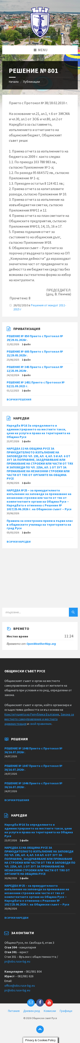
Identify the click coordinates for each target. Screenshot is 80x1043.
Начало (14, 82)
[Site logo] (40, 36)
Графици (66, 1011)
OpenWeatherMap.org (41, 644)
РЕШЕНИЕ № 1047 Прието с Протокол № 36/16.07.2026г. (33, 768)
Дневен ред (31, 1011)
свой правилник (41, 724)
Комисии (50, 1011)
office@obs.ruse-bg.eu (19, 986)
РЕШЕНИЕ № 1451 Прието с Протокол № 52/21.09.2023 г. (36, 384)
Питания (14, 1011)
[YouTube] (49, 1003)
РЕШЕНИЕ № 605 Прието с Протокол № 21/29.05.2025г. (35, 353)
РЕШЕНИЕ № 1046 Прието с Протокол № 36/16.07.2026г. (33, 785)
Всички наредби (19, 541)
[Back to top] (40, 1029)
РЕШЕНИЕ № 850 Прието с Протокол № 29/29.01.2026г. (35, 338)
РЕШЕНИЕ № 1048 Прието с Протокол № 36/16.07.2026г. (33, 750)
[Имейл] (31, 1003)
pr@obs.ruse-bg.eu (17, 961)
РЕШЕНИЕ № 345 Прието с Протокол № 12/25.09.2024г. (35, 369)
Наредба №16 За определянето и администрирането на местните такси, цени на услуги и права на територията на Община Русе (38, 431)
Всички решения (19, 399)
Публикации (31, 82)
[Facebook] (40, 1003)
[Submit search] (73, 612)
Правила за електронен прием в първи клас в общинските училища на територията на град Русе (40, 524)
